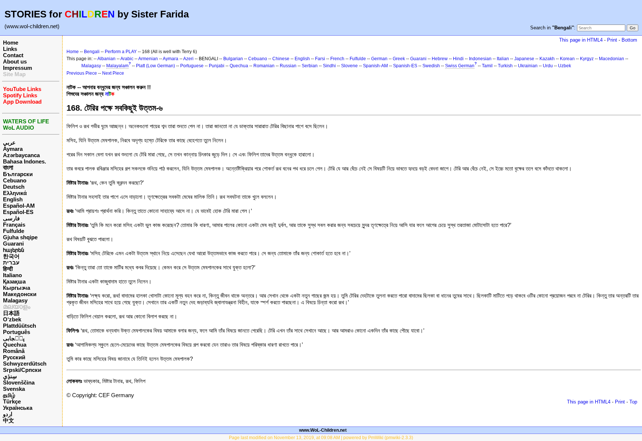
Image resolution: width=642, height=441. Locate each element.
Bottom (629, 40)
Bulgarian (233, 58)
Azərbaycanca (21, 155)
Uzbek (564, 65)
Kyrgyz (587, 58)
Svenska (14, 389)
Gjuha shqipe (20, 237)
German (379, 58)
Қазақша (14, 281)
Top (633, 402)
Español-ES (18, 212)
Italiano (12, 275)
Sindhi (329, 65)
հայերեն (13, 250)
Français (14, 224)
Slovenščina (19, 382)
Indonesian (480, 58)
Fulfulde (13, 231)
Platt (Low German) (155, 65)
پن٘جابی (14, 338)
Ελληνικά (15, 193)
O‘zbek (12, 319)
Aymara (13, 149)
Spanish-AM (375, 65)
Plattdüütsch (19, 325)
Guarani (13, 243)
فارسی (11, 218)
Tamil (487, 65)
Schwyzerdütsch (24, 363)
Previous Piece (82, 73)
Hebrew (440, 58)
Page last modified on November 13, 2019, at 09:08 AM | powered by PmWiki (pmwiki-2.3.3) (321, 437)
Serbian (310, 65)
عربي (9, 142)
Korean (567, 58)
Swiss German (459, 65)
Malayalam (117, 65)
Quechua (14, 344)
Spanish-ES (405, 65)
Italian (503, 58)
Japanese (524, 58)
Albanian (106, 58)
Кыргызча (16, 288)
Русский (14, 357)
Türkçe (12, 401)
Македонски (19, 294)
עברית (11, 262)
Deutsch (14, 187)
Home (10, 42)
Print (612, 40)
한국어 (11, 256)
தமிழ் (9, 395)
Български (18, 174)
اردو (7, 414)
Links (10, 49)
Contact (13, 55)
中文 (8, 420)
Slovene (349, 65)
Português (16, 332)
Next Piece (113, 73)
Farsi (320, 58)
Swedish (431, 65)
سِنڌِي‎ (10, 376)
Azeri (188, 58)
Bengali (92, 51)
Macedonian (611, 58)
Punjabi (216, 65)
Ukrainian (528, 65)
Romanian (264, 65)
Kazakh (547, 58)
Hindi (458, 58)
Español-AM (19, 205)
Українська (17, 408)
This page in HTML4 (581, 40)
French (337, 58)
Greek (399, 58)
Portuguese (192, 65)
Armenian (148, 58)
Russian (288, 65)
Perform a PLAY (121, 51)
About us (15, 61)
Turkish (505, 65)
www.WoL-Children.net (323, 430)
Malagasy (15, 300)
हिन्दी (8, 269)
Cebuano (14, 180)
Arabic (126, 58)
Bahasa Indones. (24, 161)
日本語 (11, 313)
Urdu (548, 65)
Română (14, 351)
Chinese (280, 58)
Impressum (17, 68)
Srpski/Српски (22, 370)
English (13, 199)
